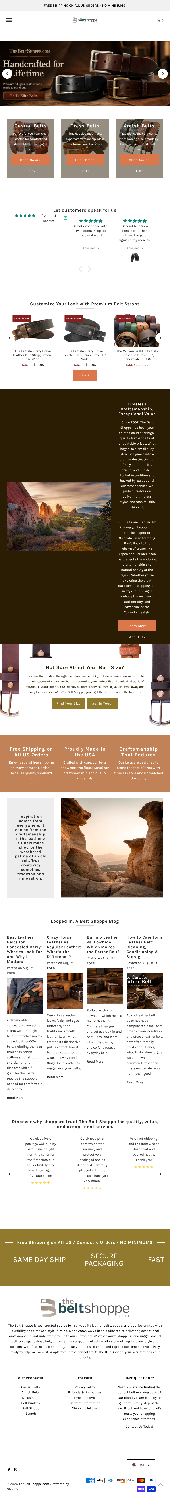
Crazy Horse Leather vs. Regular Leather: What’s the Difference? (64, 947)
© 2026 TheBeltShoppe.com (28, 1484)
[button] (82, 269)
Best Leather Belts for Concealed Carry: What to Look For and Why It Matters (24, 949)
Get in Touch (103, 703)
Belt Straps (30, 1408)
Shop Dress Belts (85, 161)
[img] (25, 215)
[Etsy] (15, 1470)
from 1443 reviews (49, 218)
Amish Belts (30, 1392)
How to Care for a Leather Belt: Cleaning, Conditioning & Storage (145, 947)
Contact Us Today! (139, 1426)
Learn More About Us (137, 627)
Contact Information (85, 1403)
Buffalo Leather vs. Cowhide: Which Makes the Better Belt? (103, 944)
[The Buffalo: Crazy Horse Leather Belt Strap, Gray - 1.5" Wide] (85, 330)
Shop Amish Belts (139, 161)
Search (30, 1414)
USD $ (144, 1465)
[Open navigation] (38, 20)
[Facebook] (8, 1470)
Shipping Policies (85, 1408)
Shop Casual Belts (30, 161)
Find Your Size (69, 703)
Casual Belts (30, 1387)
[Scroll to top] (161, 1484)
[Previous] (7, 74)
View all (85, 375)
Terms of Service (84, 1398)
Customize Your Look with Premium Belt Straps (85, 303)
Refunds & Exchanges (85, 1392)
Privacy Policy (85, 1387)
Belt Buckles (30, 1403)
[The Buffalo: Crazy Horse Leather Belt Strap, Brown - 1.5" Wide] (33, 330)
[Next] (163, 74)
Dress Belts (30, 1398)
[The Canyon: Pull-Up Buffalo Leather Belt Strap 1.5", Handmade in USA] (137, 330)
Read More (15, 1098)
